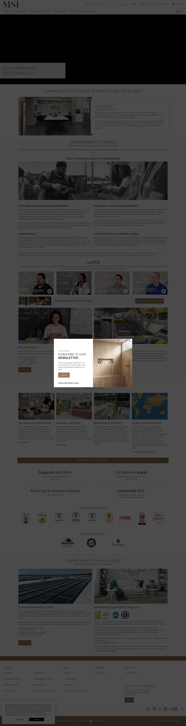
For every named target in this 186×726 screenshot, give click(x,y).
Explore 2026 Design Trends (68, 383)
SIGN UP (64, 375)
